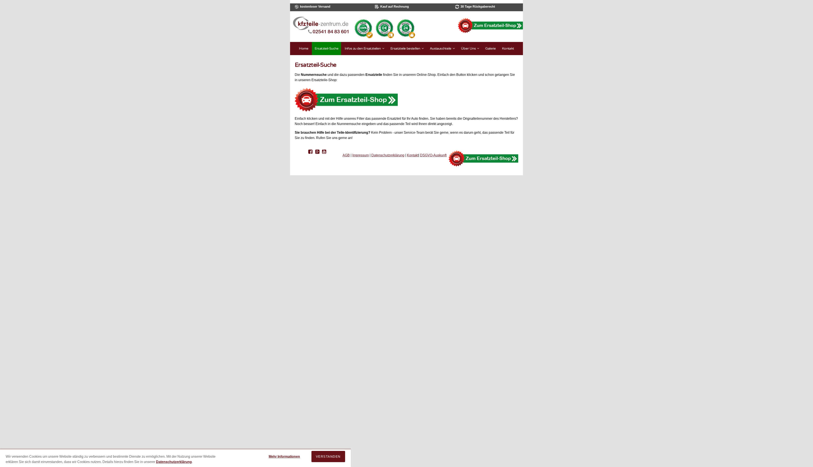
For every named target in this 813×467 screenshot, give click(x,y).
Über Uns (468, 48)
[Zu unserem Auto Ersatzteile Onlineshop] (490, 26)
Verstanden (328, 456)
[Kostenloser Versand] (384, 37)
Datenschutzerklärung (387, 155)
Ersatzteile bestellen (405, 48)
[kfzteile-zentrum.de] (320, 33)
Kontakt (508, 48)
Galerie (490, 48)
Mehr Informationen (284, 456)
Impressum (360, 155)
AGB (346, 155)
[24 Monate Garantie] (405, 37)
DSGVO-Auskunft (433, 155)
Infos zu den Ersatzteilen (363, 48)
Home (303, 48)
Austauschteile (440, 48)
